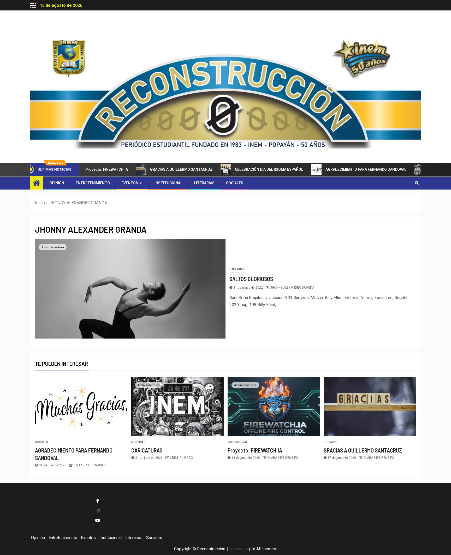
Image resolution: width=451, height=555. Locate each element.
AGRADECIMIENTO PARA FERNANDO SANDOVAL (351, 169)
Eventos (129, 183)
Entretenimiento (93, 183)
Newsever (238, 548)
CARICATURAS (426, 169)
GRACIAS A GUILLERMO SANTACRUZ (167, 169)
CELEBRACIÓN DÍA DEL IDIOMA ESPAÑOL (255, 169)
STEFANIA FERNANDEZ (90, 465)
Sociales (234, 183)
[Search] (416, 183)
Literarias (204, 183)
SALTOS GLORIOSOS (251, 278)
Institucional (168, 183)
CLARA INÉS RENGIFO (282, 458)
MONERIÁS (138, 442)
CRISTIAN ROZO (181, 458)
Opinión (56, 183)
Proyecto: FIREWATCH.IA (92, 169)
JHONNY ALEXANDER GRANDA (292, 287)
